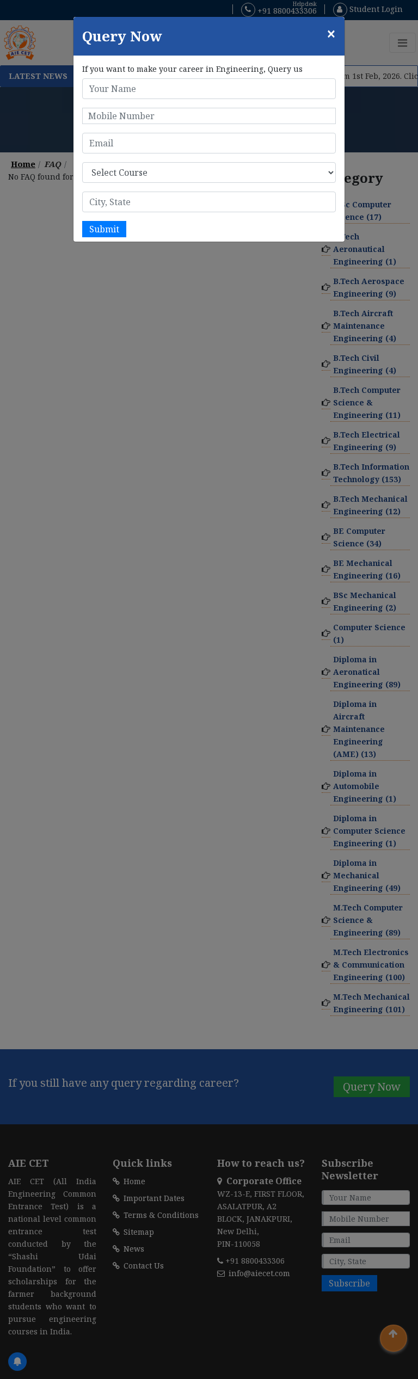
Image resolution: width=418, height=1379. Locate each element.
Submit (104, 229)
